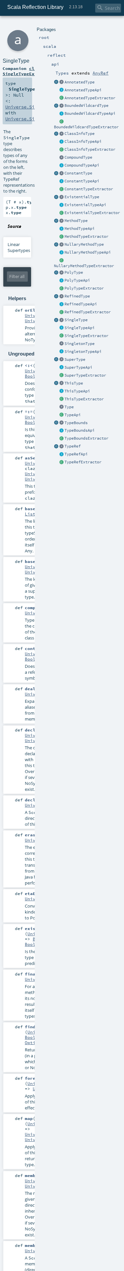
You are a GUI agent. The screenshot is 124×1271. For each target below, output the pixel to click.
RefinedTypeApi (80, 304)
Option (33, 1042)
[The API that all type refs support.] (61, 454)
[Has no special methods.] (61, 165)
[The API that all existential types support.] (61, 205)
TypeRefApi (76, 454)
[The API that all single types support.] (61, 328)
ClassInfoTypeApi (83, 141)
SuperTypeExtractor (85, 375)
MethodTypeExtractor (86, 236)
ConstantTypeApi (81, 181)
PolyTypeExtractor (84, 288)
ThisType (73, 383)
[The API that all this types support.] (61, 113)
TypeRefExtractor (83, 462)
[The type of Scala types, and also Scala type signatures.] (61, 407)
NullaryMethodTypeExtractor (84, 266)
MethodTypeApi (79, 228)
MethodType (76, 220)
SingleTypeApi (79, 328)
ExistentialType (81, 197)
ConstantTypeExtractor (88, 189)
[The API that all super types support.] (61, 367)
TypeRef (72, 446)
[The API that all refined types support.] (61, 304)
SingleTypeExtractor (86, 335)
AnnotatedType (79, 82)
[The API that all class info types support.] (61, 141)
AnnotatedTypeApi (83, 90)
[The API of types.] (61, 415)
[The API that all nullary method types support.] (61, 252)
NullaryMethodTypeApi (87, 252)
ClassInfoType (79, 133)
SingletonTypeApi (83, 351)
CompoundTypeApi (81, 165)
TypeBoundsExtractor (86, 438)
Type (69, 407)
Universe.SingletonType (34, 119)
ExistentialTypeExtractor (92, 212)
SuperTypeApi (78, 367)
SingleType (76, 320)
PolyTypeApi (77, 280)
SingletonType (79, 343)
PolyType (73, 272)
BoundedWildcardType (86, 105)
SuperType (74, 359)
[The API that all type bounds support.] (61, 430)
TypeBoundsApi (79, 430)
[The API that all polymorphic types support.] (61, 280)
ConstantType (78, 173)
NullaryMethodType (84, 244)
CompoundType (78, 157)
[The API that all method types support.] (61, 229)
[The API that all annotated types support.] (61, 90)
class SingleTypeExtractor (28, 71)
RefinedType (77, 296)
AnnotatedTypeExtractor (89, 98)
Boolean (34, 376)
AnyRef (100, 73)
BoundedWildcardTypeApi (89, 113)
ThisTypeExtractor (84, 399)
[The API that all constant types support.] (61, 181)
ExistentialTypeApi (85, 204)
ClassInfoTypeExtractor (89, 149)
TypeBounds (76, 422)
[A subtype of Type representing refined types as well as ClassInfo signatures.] (61, 157)
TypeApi (72, 415)
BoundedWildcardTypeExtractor (86, 127)
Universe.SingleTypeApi (34, 107)
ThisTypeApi (77, 391)
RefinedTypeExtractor (87, 312)
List (30, 513)
